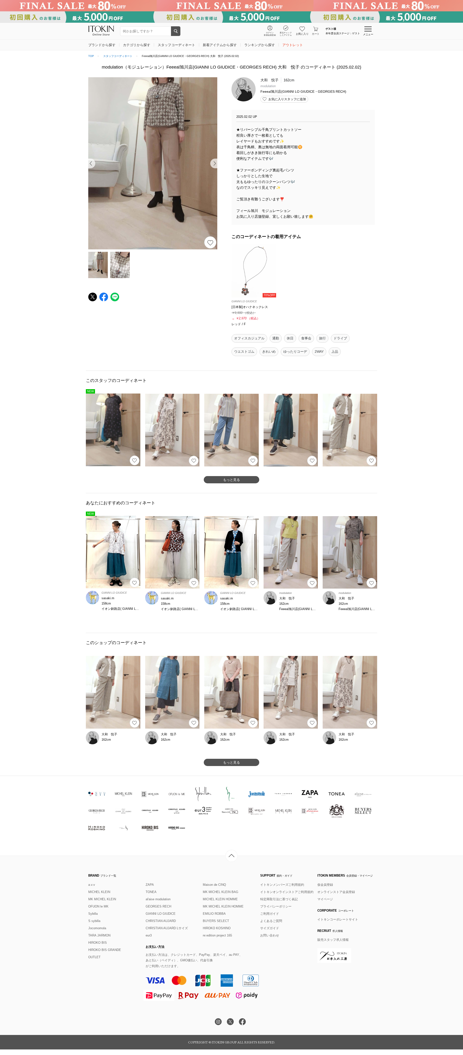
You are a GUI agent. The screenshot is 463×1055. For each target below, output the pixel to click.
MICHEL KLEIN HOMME (220, 899)
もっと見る (231, 480)
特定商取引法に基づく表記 (279, 899)
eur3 (149, 935)
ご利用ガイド (269, 913)
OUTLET (94, 957)
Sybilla (93, 913)
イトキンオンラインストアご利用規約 (286, 892)
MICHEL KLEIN (99, 892)
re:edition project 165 (217, 935)
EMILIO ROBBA (214, 913)
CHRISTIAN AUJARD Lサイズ (167, 928)
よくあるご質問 (271, 921)
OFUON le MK (98, 906)
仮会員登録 (325, 884)
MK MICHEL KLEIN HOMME (223, 906)
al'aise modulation (158, 899)
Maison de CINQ (214, 884)
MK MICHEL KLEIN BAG (220, 892)
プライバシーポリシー (276, 906)
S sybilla (94, 921)
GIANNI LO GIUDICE (161, 913)
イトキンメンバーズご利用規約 (282, 884)
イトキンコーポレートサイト (337, 919)
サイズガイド (269, 928)
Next (213, 163)
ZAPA (150, 884)
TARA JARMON (99, 935)
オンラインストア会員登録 (336, 892)
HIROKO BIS (97, 942)
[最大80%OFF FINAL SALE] (231, 5)
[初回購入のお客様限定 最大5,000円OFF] (231, 17)
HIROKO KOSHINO (217, 928)
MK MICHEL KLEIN (102, 899)
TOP (91, 56)
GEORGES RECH (158, 906)
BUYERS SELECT (216, 921)
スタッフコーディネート (117, 56)
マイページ (325, 899)
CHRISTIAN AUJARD (161, 921)
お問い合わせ (269, 935)
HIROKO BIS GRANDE (104, 950)
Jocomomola (97, 928)
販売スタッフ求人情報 (333, 940)
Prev (91, 163)
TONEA (151, 892)
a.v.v (91, 884)
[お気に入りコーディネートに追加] (134, 460)
